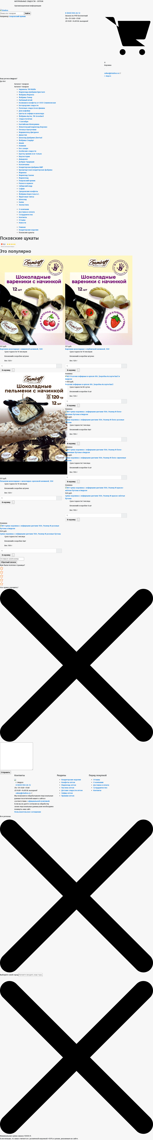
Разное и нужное (26, 183)
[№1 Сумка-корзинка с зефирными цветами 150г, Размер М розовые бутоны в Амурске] (31, 527)
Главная (22, 227)
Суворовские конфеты (28, 191)
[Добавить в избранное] (13, 370)
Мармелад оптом (68, 785)
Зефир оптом (67, 793)
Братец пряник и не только (30, 154)
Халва (21, 202)
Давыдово (23, 159)
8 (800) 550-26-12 (72, 13)
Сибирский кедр (25, 186)
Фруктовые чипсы (26, 197)
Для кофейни (24, 111)
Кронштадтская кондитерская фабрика (35, 170)
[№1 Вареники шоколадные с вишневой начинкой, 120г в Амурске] (33, 300)
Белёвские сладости (27, 151)
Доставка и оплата (27, 212)
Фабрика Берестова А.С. (29, 194)
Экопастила (24, 205)
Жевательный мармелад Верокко (33, 127)
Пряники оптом (67, 796)
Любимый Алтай (25, 100)
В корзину (6, 370)
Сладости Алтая (25, 119)
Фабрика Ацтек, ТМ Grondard (31, 116)
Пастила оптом (67, 788)
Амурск (107, 76)
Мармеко (23, 173)
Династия (23, 135)
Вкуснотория (24, 156)
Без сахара (23, 148)
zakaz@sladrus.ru (112, 73)
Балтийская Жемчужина (29, 124)
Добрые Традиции (26, 162)
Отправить (5, 772)
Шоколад (23, 199)
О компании (24, 209)
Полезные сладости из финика (32, 108)
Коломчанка (24, 164)
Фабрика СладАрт (26, 140)
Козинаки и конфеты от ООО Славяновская (37, 103)
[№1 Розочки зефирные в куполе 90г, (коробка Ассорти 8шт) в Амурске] (96, 377)
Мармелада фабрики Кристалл (32, 92)
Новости (22, 223)
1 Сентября (23, 122)
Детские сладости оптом (72, 790)
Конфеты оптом (68, 782)
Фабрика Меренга (26, 95)
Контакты (23, 217)
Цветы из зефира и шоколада (31, 113)
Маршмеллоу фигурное (29, 132)
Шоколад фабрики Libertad (30, 138)
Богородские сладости (28, 105)
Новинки (22, 146)
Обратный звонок (8, 562)
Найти (27, 13)
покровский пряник (17, 16)
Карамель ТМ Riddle (27, 89)
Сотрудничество (26, 215)
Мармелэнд (24, 178)
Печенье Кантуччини (27, 130)
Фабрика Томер (25, 97)
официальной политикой (38, 801)
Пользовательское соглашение (27, 812)
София (22, 189)
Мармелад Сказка (26, 175)
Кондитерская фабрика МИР (31, 167)
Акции (21, 143)
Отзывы (22, 220)
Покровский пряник (27, 181)
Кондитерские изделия (71, 780)
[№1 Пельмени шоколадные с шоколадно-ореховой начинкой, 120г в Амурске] (33, 423)
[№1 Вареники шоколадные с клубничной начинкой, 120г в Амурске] (98, 300)
